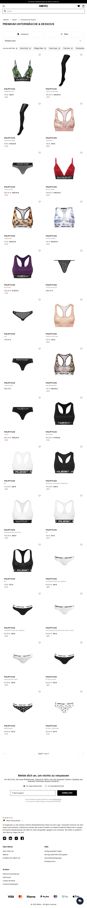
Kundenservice (49, 861)
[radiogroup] (43, 786)
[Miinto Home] (43, 6)
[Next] (79, 753)
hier (43, 801)
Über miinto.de (8, 851)
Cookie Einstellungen (10, 884)
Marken (5, 854)
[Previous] (7, 753)
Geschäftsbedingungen (53, 858)
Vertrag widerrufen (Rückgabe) (55, 854)
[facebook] (22, 838)
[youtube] (16, 838)
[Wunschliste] (79, 6)
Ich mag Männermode (56, 786)
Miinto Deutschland (13, 820)
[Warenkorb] (83, 6)
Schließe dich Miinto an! (11, 858)
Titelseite (6, 19)
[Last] (83, 754)
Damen (14, 19)
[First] (4, 754)
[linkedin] (10, 838)
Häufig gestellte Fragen (53, 851)
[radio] (24, 786)
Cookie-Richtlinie (9, 881)
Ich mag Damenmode (34, 786)
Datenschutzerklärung (11, 874)
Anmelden (67, 793)
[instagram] (4, 838)
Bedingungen (57, 799)
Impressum (7, 877)
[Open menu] (3, 6)
